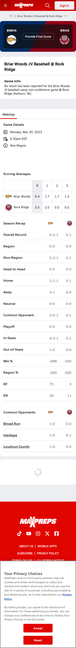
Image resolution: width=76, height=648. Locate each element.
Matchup (9, 114)
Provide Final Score (38, 36)
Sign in (64, 5)
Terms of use (22, 560)
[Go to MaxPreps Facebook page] (56, 534)
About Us (26, 546)
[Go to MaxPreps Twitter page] (47, 534)
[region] (38, 604)
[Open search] (47, 5)
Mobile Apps (47, 546)
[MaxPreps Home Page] (11, 16)
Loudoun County (16, 446)
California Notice (50, 560)
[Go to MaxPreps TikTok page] (19, 534)
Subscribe (25, 553)
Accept (38, 628)
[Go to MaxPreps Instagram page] (38, 534)
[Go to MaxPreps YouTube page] (28, 534)
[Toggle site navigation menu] (5, 5)
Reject (38, 640)
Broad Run (11, 423)
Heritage (10, 435)
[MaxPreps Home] (23, 5)
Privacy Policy (48, 553)
